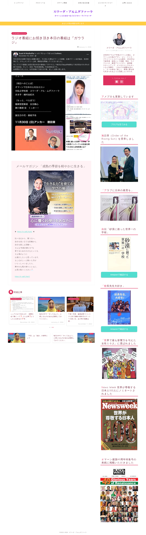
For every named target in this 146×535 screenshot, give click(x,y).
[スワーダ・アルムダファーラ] (73, 16)
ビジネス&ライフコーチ (19, 33)
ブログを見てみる (119, 124)
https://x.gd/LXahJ (24, 232)
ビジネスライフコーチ (105, 3)
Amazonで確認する (119, 275)
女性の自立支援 (83, 3)
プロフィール (40, 3)
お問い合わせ (127, 3)
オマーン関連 (62, 3)
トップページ (19, 3)
